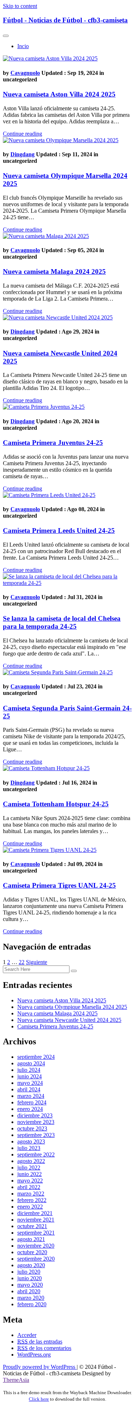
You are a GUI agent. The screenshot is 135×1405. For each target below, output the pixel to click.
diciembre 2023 (35, 1115)
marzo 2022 (30, 1193)
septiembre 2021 (36, 1233)
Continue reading (22, 134)
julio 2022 (28, 1167)
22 (21, 962)
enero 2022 (30, 1207)
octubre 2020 (32, 1252)
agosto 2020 (31, 1265)
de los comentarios (44, 1348)
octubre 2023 (32, 1128)
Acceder (26, 1335)
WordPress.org (34, 1354)
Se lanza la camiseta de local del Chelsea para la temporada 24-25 (62, 622)
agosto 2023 (31, 1141)
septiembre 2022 (36, 1154)
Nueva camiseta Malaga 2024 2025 (54, 271)
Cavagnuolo (25, 73)
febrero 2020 (31, 1304)
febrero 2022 (31, 1200)
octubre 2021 (32, 1226)
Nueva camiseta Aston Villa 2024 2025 (59, 94)
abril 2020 (28, 1291)
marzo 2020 (30, 1298)
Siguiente (36, 962)
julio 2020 (28, 1272)
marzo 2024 (30, 1096)
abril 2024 (28, 1089)
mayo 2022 (30, 1180)
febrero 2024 (31, 1102)
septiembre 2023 (36, 1135)
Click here (39, 1399)
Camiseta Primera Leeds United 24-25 (59, 530)
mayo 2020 (30, 1285)
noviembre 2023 (35, 1122)
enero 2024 (30, 1109)
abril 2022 (28, 1187)
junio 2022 (29, 1174)
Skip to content (20, 6)
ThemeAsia (16, 1380)
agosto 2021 (31, 1239)
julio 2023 (28, 1148)
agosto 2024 (31, 1063)
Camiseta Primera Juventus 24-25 (53, 442)
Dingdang (22, 154)
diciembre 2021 (35, 1213)
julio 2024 (28, 1070)
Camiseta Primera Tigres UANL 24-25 (59, 885)
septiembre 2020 (36, 1259)
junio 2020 (29, 1278)
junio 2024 (29, 1076)
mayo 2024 (30, 1083)
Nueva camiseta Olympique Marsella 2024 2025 (72, 1007)
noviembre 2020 (35, 1246)
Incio (23, 46)
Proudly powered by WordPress (40, 1367)
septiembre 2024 (36, 1057)
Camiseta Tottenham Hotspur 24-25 (56, 804)
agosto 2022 (31, 1161)
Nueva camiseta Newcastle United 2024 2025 (69, 1020)
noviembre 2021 (35, 1220)
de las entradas (39, 1341)
